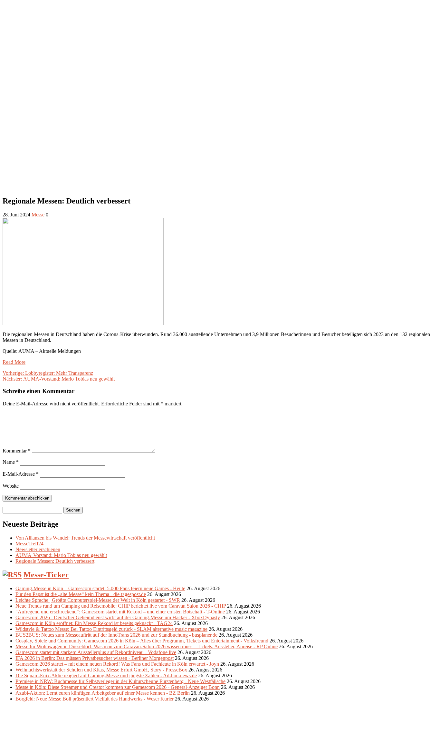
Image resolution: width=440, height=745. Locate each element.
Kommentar (17, 450)
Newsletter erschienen (37, 549)
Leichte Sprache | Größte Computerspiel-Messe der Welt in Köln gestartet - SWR (97, 600)
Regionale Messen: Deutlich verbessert (54, 561)
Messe (38, 214)
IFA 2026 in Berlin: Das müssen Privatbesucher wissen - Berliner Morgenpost (94, 658)
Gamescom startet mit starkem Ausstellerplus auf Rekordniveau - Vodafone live (95, 652)
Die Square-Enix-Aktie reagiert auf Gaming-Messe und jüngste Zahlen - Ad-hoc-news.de (106, 675)
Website (11, 486)
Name (11, 462)
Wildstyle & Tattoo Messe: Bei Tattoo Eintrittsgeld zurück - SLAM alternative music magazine (111, 629)
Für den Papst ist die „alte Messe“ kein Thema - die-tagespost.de (80, 594)
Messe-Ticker (46, 575)
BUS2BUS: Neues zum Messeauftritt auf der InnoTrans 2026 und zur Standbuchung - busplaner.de (116, 635)
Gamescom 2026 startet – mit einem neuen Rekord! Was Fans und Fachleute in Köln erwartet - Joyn (117, 664)
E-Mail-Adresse (21, 474)
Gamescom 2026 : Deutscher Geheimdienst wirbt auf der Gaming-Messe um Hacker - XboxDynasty (117, 617)
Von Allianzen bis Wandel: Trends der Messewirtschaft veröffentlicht (85, 538)
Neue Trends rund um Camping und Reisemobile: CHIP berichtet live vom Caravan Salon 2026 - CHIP (120, 606)
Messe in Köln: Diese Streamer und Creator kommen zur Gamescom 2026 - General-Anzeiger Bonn (117, 687)
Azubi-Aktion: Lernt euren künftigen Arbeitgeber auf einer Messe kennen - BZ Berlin (102, 693)
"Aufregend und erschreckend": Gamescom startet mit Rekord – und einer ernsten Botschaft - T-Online (120, 611)
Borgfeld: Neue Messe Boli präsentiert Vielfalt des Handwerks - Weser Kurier (94, 698)
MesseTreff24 (29, 543)
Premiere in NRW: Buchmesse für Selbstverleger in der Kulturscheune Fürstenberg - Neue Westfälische (120, 681)
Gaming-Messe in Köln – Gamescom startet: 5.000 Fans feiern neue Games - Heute (100, 588)
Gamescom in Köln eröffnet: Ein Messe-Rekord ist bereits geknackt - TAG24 (94, 623)
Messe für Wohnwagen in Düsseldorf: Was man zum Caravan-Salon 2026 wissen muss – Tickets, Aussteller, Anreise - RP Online (146, 646)
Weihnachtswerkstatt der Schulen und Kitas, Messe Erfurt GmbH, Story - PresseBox (101, 669)
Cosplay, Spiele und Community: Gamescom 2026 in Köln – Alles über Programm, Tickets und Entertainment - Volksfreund (141, 640)
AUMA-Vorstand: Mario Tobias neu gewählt (61, 555)
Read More (14, 362)
